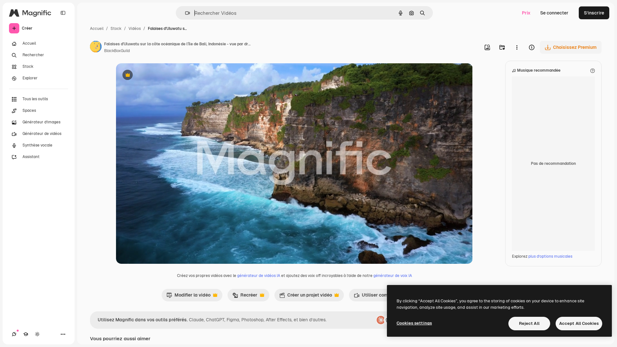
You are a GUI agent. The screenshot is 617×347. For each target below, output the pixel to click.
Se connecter (554, 13)
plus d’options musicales (550, 256)
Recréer (244, 296)
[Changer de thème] (37, 334)
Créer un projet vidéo (305, 296)
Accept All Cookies (579, 323)
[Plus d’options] (516, 47)
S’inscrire (594, 13)
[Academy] (26, 334)
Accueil (96, 28)
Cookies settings (414, 323)
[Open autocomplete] (185, 13)
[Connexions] (14, 334)
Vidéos (135, 28)
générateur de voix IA (392, 275)
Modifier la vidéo (188, 296)
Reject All (529, 323)
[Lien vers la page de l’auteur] (96, 47)
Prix (526, 13)
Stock (116, 28)
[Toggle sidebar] (63, 13)
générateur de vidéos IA (258, 275)
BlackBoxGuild (117, 50)
